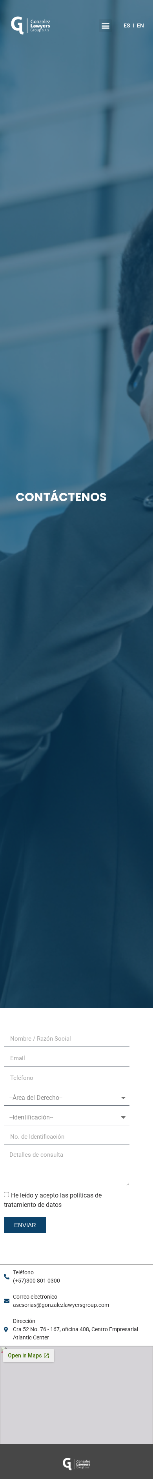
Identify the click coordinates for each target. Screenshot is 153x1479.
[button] (105, 25)
